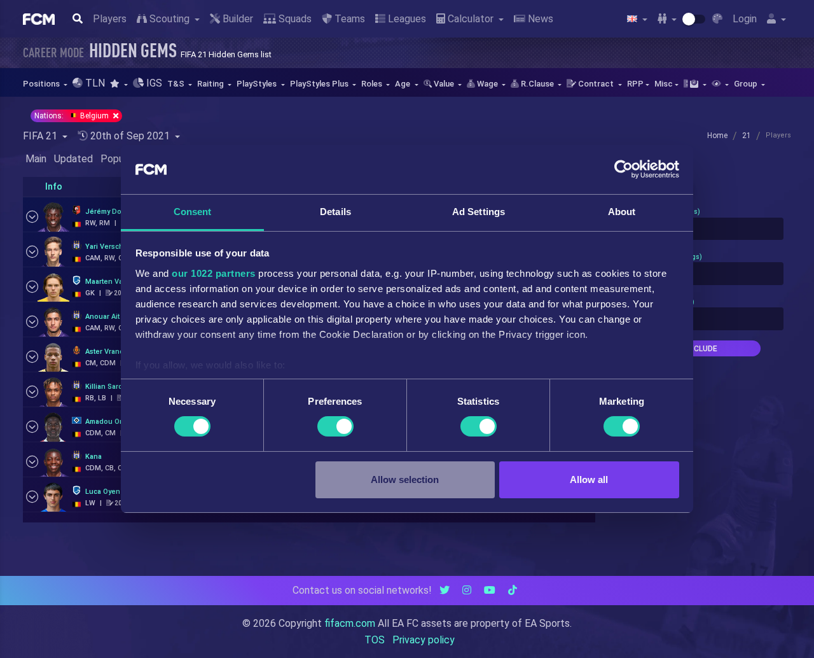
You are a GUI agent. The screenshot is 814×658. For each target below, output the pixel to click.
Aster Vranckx (108, 351)
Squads (294, 19)
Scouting (169, 19)
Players (110, 19)
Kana (93, 456)
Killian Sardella (110, 386)
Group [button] (746, 83)
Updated (73, 159)
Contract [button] (596, 83)
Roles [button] (372, 83)
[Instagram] (466, 590)
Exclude (700, 348)
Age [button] (403, 83)
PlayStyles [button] (258, 83)
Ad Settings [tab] (478, 211)
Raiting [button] (211, 83)
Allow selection (405, 479)
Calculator (470, 19)
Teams (348, 19)
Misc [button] (663, 83)
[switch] (335, 426)
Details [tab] (335, 211)
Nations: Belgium (72, 115)
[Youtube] (489, 590)
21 (746, 135)
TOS (374, 640)
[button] (118, 83)
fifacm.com (349, 623)
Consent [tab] (193, 211)
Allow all (589, 479)
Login (745, 19)
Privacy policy (423, 640)
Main (35, 159)
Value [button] (444, 83)
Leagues (405, 19)
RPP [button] (635, 83)
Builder (236, 19)
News (539, 19)
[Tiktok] (512, 590)
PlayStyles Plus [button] (320, 83)
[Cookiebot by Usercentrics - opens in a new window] (623, 169)
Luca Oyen (102, 491)
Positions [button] (42, 83)
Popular (117, 159)
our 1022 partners (214, 273)
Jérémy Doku (107, 211)
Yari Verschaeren (114, 246)
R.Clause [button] (537, 83)
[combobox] (700, 229)
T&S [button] (176, 83)
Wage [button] (487, 83)
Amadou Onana (110, 421)
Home (717, 135)
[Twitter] (444, 590)
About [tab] (622, 211)
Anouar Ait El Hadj (114, 316)
